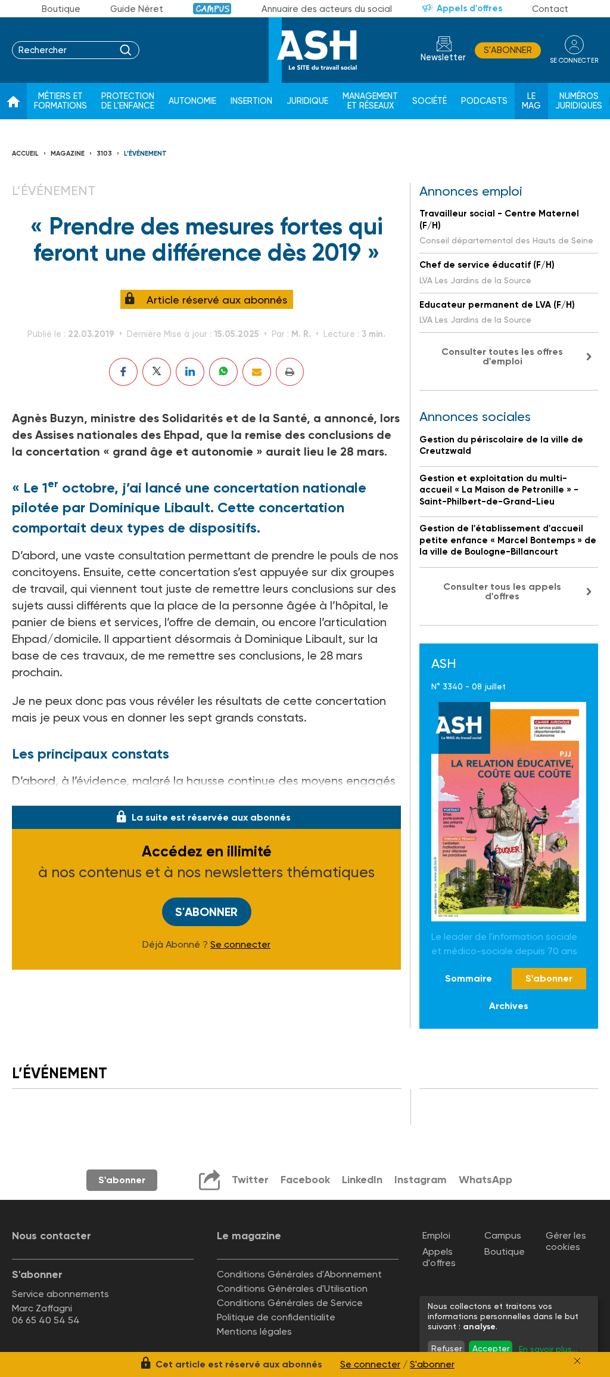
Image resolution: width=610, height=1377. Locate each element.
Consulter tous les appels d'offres (502, 591)
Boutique (61, 9)
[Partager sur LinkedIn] (190, 372)
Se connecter (240, 944)
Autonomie (192, 101)
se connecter (574, 60)
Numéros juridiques (578, 101)
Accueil (25, 153)
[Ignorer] (577, 1361)
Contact (550, 9)
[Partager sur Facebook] (123, 372)
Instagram (420, 1179)
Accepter (490, 1348)
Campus (212, 8)
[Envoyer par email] (256, 372)
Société (429, 101)
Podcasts (484, 101)
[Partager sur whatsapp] (223, 372)
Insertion (251, 101)
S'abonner (508, 50)
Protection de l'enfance (127, 101)
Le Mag (531, 101)
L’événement (145, 153)
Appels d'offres (469, 8)
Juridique (307, 101)
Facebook (305, 1179)
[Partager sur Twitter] (156, 372)
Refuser (446, 1348)
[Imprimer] (290, 372)
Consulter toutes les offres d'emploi (502, 356)
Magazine (68, 153)
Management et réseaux (370, 101)
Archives (508, 1005)
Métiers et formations (60, 101)
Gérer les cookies (566, 1241)
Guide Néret (136, 9)
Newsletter (443, 57)
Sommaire (468, 978)
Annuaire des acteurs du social (327, 9)
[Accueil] (13, 101)
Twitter (250, 1179)
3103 (104, 153)
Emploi (436, 1235)
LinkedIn (362, 1179)
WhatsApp (485, 1179)
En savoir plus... (548, 1349)
